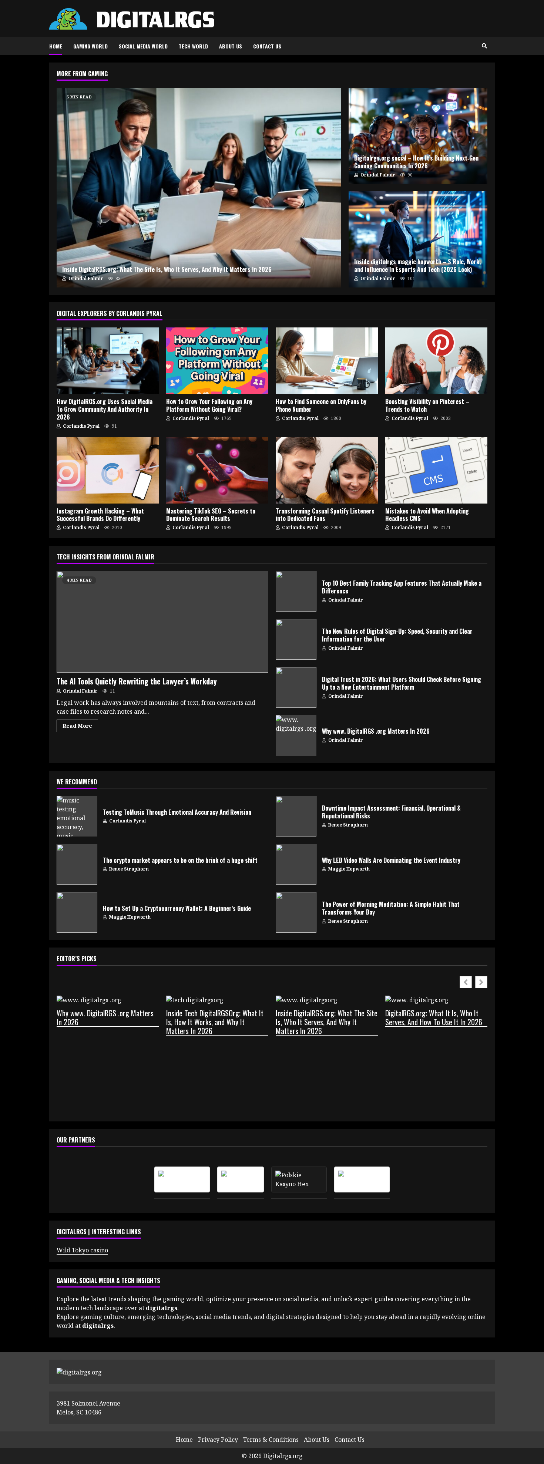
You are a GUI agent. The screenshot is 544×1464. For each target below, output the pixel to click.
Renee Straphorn (347, 825)
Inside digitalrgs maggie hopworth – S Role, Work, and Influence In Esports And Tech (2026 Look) (418, 239)
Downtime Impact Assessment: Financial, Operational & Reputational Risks (296, 816)
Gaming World (90, 46)
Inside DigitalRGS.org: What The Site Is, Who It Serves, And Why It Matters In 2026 (199, 187)
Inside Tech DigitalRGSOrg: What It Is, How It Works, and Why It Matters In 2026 (214, 1022)
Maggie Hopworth (348, 869)
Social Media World (143, 46)
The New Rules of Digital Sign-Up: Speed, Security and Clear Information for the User (296, 639)
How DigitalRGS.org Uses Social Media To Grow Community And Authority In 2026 (108, 360)
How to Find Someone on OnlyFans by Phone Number (327, 360)
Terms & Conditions (271, 1440)
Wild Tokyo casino (82, 1250)
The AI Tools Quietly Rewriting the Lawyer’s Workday (162, 622)
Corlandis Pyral (81, 426)
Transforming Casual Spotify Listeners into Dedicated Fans (327, 470)
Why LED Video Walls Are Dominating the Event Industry (296, 864)
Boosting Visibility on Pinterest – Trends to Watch (436, 360)
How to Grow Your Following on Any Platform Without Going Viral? (217, 360)
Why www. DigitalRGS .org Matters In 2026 (296, 735)
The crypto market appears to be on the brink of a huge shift (77, 864)
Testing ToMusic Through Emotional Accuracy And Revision (77, 816)
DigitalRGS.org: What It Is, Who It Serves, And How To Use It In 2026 (433, 1018)
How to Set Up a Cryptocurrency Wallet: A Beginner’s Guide (77, 912)
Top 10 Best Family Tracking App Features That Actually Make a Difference (296, 591)
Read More (77, 725)
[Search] (484, 46)
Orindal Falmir (85, 278)
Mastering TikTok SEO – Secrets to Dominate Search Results (217, 470)
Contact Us (267, 46)
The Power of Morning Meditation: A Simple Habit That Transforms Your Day (296, 912)
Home (55, 46)
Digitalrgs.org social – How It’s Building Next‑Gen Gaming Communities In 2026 (418, 136)
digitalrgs (98, 1326)
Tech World (193, 46)
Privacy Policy (218, 1440)
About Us (230, 46)
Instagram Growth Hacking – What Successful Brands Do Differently (108, 470)
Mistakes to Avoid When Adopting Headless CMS (436, 470)
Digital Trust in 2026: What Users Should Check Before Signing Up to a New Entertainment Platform (296, 687)
